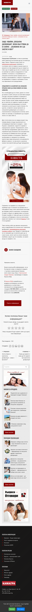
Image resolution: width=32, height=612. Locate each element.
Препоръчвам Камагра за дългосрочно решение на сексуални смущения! (18, 402)
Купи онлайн (14, 8)
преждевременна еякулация (18, 229)
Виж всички (9, 432)
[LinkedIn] (16, 346)
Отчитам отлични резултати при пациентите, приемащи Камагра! (18, 410)
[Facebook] (10, 346)
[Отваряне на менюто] (30, 3)
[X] (13, 346)
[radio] (9, 328)
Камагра (23, 219)
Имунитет (6, 570)
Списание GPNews (9, 561)
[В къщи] (2, 35)
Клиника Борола (8, 559)
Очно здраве (7, 575)
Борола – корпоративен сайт (12, 556)
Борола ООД (9, 281)
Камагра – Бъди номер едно (12, 538)
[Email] (22, 346)
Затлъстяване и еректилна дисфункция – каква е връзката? (8, 355)
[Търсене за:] (16, 366)
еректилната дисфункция (9, 64)
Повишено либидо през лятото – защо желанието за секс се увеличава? (19, 443)
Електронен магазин (10, 554)
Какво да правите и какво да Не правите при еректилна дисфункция (24, 355)
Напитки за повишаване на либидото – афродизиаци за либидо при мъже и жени (18, 470)
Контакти (6, 542)
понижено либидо (7, 231)
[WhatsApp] (19, 346)
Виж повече (21, 609)
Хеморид (6, 577)
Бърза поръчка (6, 8)
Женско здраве (8, 572)
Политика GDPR (8, 545)
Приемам (12, 609)
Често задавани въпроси (11, 540)
